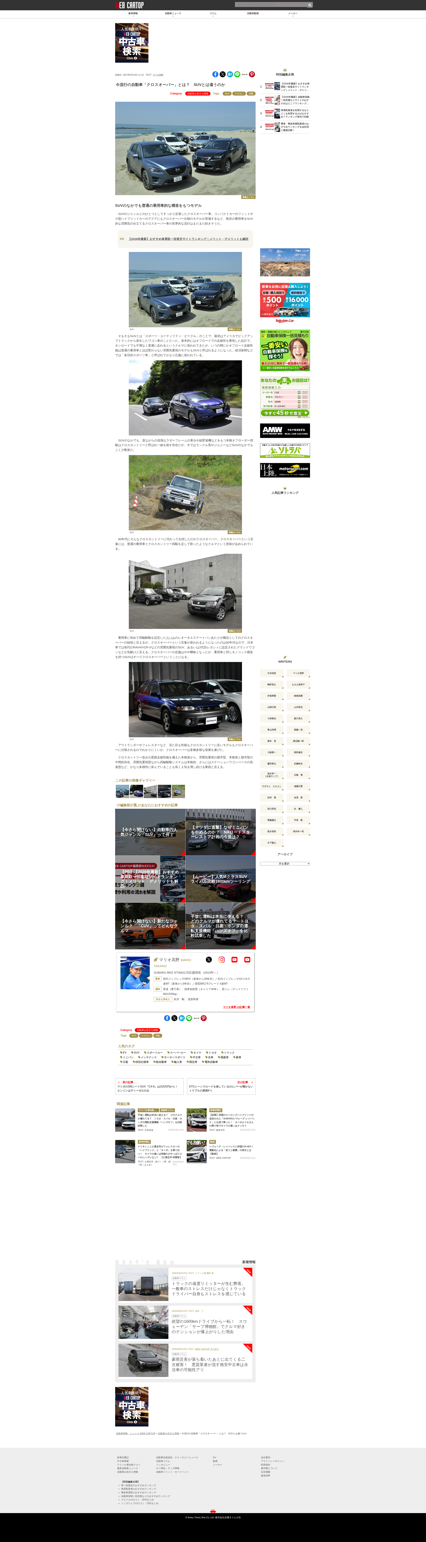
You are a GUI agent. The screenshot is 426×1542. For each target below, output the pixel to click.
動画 (212, 1141)
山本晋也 (298, 707)
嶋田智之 (271, 684)
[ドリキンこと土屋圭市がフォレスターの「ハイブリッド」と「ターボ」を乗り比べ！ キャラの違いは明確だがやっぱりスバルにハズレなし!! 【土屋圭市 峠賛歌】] (125, 1151)
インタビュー (163, 1464)
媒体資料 (265, 1475)
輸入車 (178, 1062)
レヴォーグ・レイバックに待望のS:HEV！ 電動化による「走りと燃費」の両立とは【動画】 (232, 1150)
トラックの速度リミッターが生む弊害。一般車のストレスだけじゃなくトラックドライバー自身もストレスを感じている (209, 1288)
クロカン (239, 93)
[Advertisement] (185, 1217)
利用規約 (265, 1464)
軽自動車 (161, 1062)
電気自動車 (211, 1062)
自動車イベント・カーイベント (172, 1472)
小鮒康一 (271, 752)
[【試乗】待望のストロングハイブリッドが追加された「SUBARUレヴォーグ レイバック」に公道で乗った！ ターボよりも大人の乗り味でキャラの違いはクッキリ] (197, 1120)
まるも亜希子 (298, 684)
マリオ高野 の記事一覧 (236, 1007)
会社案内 (265, 1457)
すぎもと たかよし (272, 786)
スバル (170, 637)
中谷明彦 (271, 673)
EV (124, 1052)
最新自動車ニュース (127, 1468)
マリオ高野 (158, 75)
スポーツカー (155, 1052)
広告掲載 (265, 1472)
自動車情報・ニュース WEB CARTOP (135, 1433)
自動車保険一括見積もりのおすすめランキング (145, 1496)
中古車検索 (123, 1461)
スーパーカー (178, 1052)
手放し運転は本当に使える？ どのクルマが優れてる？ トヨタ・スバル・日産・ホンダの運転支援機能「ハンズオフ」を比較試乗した (160, 1120)
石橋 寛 (298, 775)
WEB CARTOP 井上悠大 (207, 1349)
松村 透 (271, 797)
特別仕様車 (142, 1062)
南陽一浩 (298, 729)
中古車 (197, 1057)
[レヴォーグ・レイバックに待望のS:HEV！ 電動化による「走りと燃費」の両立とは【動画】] (197, 1151)
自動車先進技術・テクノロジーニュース (177, 1457)
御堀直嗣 (298, 696)
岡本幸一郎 (298, 831)
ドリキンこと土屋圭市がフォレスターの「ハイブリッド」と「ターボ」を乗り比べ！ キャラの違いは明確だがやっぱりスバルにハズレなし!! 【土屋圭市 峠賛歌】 (160, 1152)
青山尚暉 (271, 729)
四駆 (251, 93)
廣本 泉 (271, 741)
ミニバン (128, 1057)
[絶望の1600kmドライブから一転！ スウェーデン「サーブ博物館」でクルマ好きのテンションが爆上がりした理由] (143, 1322)
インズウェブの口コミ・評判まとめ (139, 1503)
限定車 (193, 1062)
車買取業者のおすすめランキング (138, 1488)
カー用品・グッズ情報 (167, 1468)
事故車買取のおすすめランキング (138, 1492)
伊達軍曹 (271, 696)
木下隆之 (271, 842)
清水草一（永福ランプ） (271, 774)
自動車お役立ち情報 (197, 93)
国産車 (225, 1057)
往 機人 (298, 809)
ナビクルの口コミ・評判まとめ (137, 1499)
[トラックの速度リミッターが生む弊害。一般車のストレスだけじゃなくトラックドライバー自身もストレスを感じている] (143, 1284)
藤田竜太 (271, 763)
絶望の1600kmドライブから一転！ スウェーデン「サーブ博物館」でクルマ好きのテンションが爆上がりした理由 (209, 1326)
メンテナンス (149, 1057)
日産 (125, 1062)
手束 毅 (298, 820)
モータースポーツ (174, 1057)
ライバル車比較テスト (149, 1110)
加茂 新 (298, 797)
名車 (210, 1057)
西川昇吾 (271, 809)
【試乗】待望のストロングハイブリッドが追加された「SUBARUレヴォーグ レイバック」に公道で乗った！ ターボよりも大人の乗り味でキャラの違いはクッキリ (232, 1120)
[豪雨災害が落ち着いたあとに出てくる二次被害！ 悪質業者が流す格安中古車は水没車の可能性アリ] (143, 1360)
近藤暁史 (298, 763)
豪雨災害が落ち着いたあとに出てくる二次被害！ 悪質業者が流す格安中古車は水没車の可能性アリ (210, 1364)
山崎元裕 (271, 707)
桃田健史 (298, 752)
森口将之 (298, 718)
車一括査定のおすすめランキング (138, 1485)
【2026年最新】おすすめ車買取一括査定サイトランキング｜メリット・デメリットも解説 (188, 239)
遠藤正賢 (298, 786)
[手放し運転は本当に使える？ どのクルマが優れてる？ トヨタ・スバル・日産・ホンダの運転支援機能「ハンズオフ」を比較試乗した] (125, 1120)
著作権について (269, 1468)
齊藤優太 (271, 820)
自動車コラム (167, 1110)
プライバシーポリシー (272, 1461)
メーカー (217, 1464)
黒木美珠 (271, 831)
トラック (229, 1052)
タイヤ (197, 1052)
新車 (238, 1057)
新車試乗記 (215, 1110)
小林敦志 (271, 718)
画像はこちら (248, 197)
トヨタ (213, 1052)
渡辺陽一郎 (298, 741)
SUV (227, 93)
